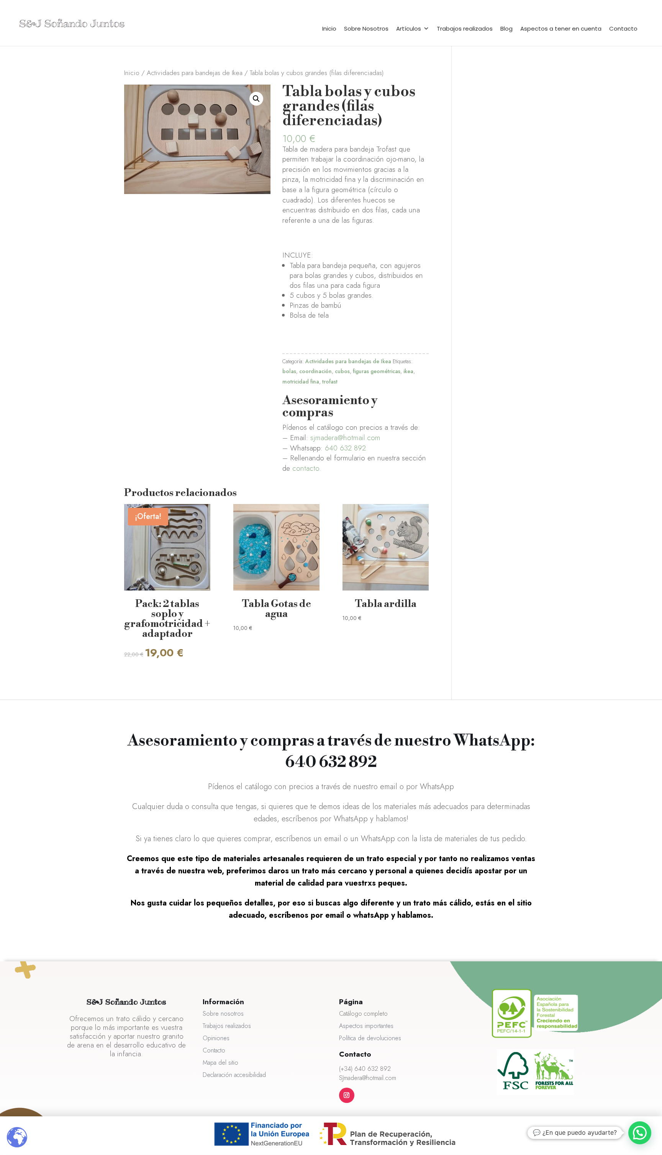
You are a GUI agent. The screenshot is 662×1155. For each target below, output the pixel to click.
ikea (408, 371)
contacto (305, 468)
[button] (256, 99)
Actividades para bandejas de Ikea (195, 73)
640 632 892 (345, 448)
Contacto (623, 28)
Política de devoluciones (370, 1038)
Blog (506, 28)
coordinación (315, 371)
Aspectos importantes (366, 1025)
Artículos (408, 28)
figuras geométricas (376, 371)
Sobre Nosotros (366, 28)
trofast (330, 381)
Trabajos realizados (465, 28)
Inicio (329, 28)
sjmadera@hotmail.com (345, 437)
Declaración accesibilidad (234, 1074)
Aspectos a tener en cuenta (560, 28)
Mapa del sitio (220, 1062)
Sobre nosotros (223, 1013)
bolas (289, 371)
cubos (342, 371)
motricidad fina (300, 381)
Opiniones (216, 1038)
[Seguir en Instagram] (346, 1095)
